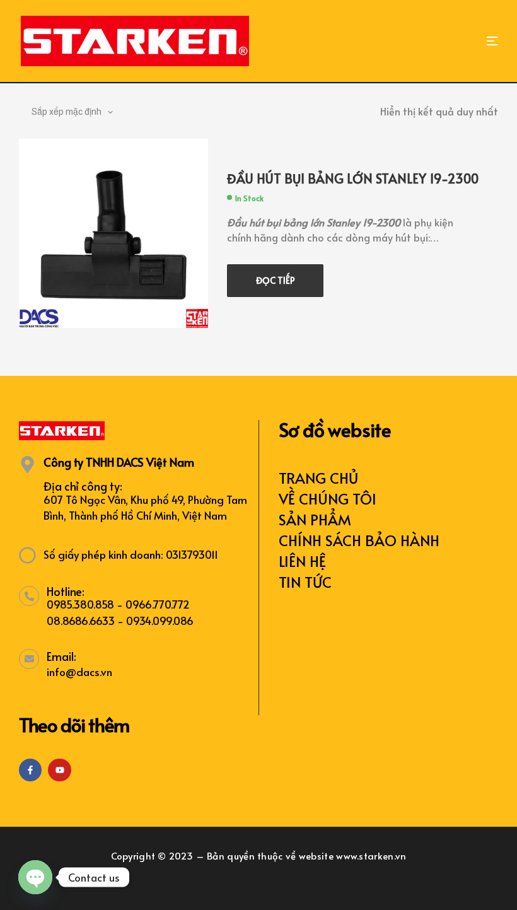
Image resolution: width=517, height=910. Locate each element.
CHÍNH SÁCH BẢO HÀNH (359, 540)
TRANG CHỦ (318, 477)
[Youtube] (59, 770)
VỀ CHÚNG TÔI (327, 498)
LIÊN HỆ (302, 561)
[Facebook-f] (30, 770)
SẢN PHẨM (315, 519)
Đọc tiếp (275, 280)
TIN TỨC (305, 582)
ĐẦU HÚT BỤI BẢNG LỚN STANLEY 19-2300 (353, 178)
